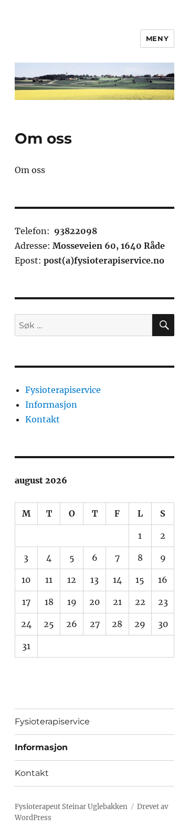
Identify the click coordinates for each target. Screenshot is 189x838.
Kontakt (42, 419)
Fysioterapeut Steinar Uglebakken (71, 806)
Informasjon (51, 404)
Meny (157, 38)
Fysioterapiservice (63, 390)
